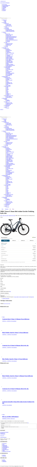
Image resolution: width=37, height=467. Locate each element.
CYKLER (3, 32)
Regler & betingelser (5, 449)
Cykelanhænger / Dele (9, 54)
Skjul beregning (3, 244)
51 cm (7, 303)
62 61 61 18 (2, 435)
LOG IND (4, 10)
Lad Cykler (8, 41)
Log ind (3, 459)
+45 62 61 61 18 (2, 1)
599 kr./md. (5, 240)
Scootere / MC (6, 23)
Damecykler (32, 296)
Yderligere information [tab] (5, 298)
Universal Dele (8, 192)
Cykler (4, 215)
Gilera (7, 87)
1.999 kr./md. (32, 240)
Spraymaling (8, 75)
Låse (7, 53)
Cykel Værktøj (8, 52)
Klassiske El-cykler (9, 44)
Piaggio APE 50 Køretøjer (10, 30)
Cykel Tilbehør (6, 48)
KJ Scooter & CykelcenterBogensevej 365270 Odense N (4, 433)
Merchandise (8, 72)
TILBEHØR (4, 47)
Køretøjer (7, 106)
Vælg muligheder (13, 321)
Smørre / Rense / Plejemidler (10, 65)
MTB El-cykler (8, 45)
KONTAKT (4, 9)
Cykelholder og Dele (9, 61)
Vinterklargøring (4, 446)
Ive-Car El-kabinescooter (6, 5)
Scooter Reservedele (7, 86)
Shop (1, 215)
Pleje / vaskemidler (9, 74)
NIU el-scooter (4, 4)
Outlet (5, 21)
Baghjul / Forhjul (8, 78)
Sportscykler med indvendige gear (11, 36)
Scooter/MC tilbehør (7, 165)
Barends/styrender (9, 50)
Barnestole (7, 51)
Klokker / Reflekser (9, 58)
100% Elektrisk (4, 98)
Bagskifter (7, 79)
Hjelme (7, 70)
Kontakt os (4, 455)
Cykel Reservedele (7, 77)
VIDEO (3, 450)
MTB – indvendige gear (9, 38)
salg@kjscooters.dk (3, 437)
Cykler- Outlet (16, 296)
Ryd (10, 291)
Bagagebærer (8, 49)
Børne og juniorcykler (9, 34)
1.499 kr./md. (23, 240)
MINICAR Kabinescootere (10, 31)
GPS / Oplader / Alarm (9, 69)
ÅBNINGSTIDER (5, 6)
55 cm (9, 303)
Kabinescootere (6, 28)
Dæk (7, 80)
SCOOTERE (4, 22)
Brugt (5, 20)
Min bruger (4, 460)
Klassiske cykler (8, 35)
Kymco (7, 88)
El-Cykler (5, 42)
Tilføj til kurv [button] (13, 418)
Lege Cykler (8, 33)
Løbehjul (5, 99)
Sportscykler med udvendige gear (11, 37)
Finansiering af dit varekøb (6, 451)
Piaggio (7, 91)
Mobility (5, 26)
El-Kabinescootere (9, 29)
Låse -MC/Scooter (9, 71)
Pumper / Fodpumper (9, 62)
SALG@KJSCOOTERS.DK (4, 2)
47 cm (4, 303)
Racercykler (8, 40)
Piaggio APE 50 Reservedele (8, 95)
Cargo (7, 46)
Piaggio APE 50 (8, 96)
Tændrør (7, 94)
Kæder (7, 84)
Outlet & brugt (4, 19)
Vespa (7, 92)
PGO (7, 90)
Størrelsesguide (4, 445)
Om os (3, 444)
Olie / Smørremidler (9, 73)
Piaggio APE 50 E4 (9, 97)
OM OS (3, 8)
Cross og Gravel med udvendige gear (11, 138)
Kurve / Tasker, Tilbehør (10, 59)
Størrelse (1, 291)
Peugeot (7, 89)
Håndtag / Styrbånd (9, 57)
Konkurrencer (4, 443)
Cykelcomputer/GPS (9, 56)
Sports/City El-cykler (9, 43)
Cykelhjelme (8, 55)
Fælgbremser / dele (9, 82)
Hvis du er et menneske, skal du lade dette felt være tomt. (10, 426)
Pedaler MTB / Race (9, 60)
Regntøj (7, 63)
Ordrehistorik (4, 461)
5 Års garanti (4, 448)
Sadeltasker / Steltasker (9, 64)
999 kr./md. (14, 240)
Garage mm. (8, 68)
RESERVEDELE (5, 76)
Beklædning (8, 67)
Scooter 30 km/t (8, 24)
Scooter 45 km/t (8, 25)
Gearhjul (7, 81)
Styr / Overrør (8, 85)
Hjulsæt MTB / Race (9, 83)
